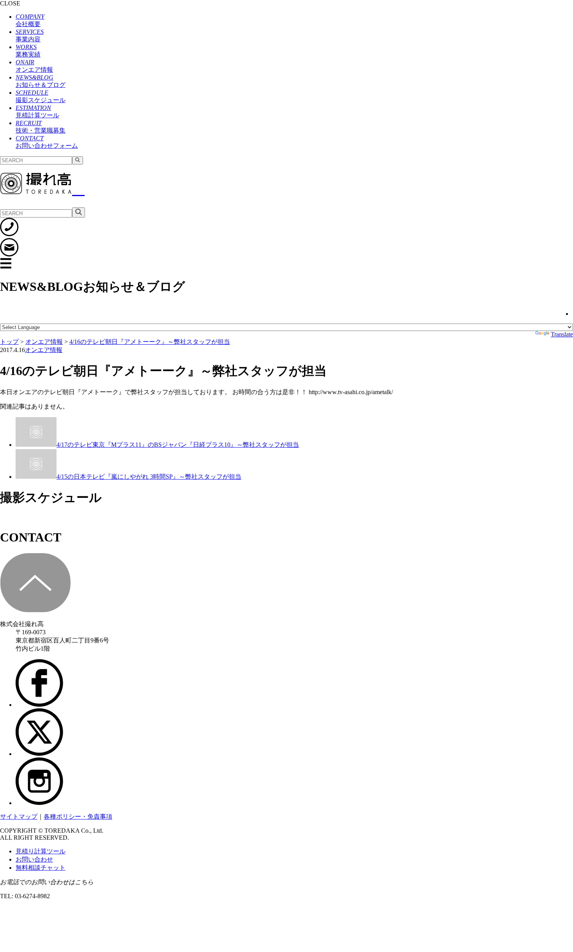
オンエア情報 (43, 350)
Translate (562, 334)
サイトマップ (18, 816)
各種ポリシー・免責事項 (78, 816)
